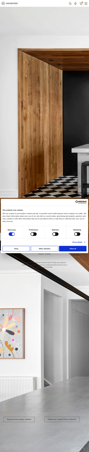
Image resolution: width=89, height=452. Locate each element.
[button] (75, 3)
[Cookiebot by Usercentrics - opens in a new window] (77, 202)
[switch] (33, 234)
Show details (77, 242)
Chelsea (65, 430)
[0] (80, 3)
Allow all (73, 249)
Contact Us (33, 435)
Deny (16, 249)
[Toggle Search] (70, 3)
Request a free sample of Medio (19, 419)
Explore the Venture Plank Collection (62, 419)
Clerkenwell (73, 430)
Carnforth (57, 430)
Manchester (7, 433)
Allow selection (44, 249)
